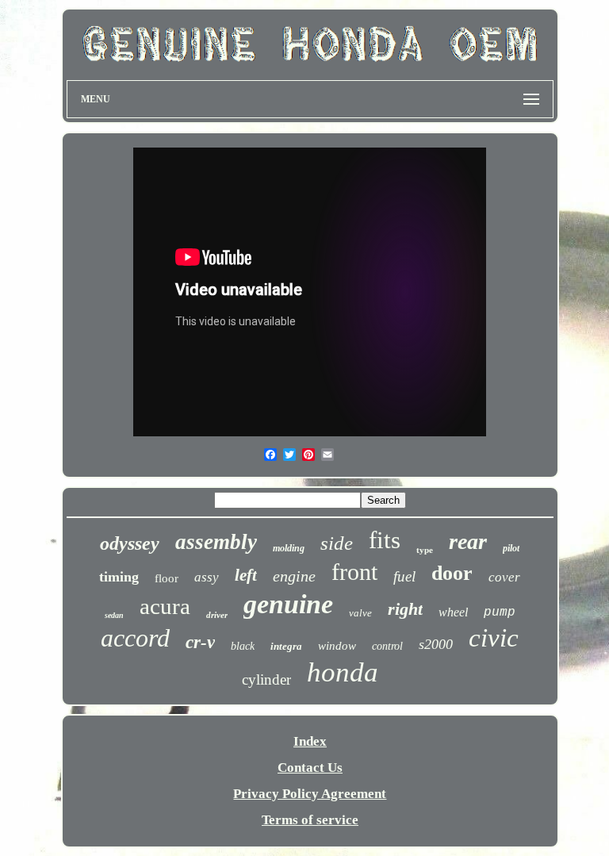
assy (206, 577)
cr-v (200, 642)
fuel (404, 576)
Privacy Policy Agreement (309, 793)
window (337, 645)
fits (384, 540)
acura (165, 606)
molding (288, 548)
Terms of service (310, 819)
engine (294, 576)
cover (504, 577)
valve (360, 613)
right (405, 609)
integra (286, 646)
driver (217, 615)
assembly (216, 542)
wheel (453, 612)
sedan (114, 615)
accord (135, 638)
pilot (511, 548)
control (387, 646)
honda (342, 672)
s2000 (436, 644)
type (424, 550)
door (452, 573)
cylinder (266, 679)
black (243, 646)
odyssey (129, 543)
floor (166, 578)
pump (499, 612)
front (354, 572)
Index (310, 741)
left (246, 575)
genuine (288, 604)
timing (119, 577)
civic (494, 638)
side (336, 543)
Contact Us (310, 767)
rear (468, 541)
